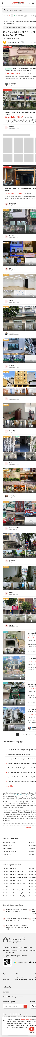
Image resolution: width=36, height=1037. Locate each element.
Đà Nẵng (7, 845)
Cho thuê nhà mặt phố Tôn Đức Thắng (14, 884)
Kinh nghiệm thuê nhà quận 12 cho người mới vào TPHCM (16, 910)
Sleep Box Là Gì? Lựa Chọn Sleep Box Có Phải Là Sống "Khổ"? (17, 919)
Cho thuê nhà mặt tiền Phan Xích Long (14, 875)
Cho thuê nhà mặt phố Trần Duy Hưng (14, 893)
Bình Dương (8, 848)
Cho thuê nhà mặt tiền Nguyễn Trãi (13, 872)
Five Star (5, 887)
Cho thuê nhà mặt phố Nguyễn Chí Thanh (15, 890)
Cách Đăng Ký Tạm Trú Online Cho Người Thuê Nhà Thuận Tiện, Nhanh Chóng (17, 927)
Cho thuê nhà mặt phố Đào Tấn (12, 881)
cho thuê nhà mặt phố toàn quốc (17, 795)
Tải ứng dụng (21, 3)
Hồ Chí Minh (9, 842)
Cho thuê (5, 21)
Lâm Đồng (7, 855)
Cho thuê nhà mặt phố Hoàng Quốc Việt (15, 878)
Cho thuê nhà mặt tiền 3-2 (11, 869)
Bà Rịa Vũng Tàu (9, 851)
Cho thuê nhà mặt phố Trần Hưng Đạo (14, 896)
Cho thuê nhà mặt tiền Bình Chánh (15, 27)
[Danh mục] (2, 3)
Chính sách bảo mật (26, 1020)
